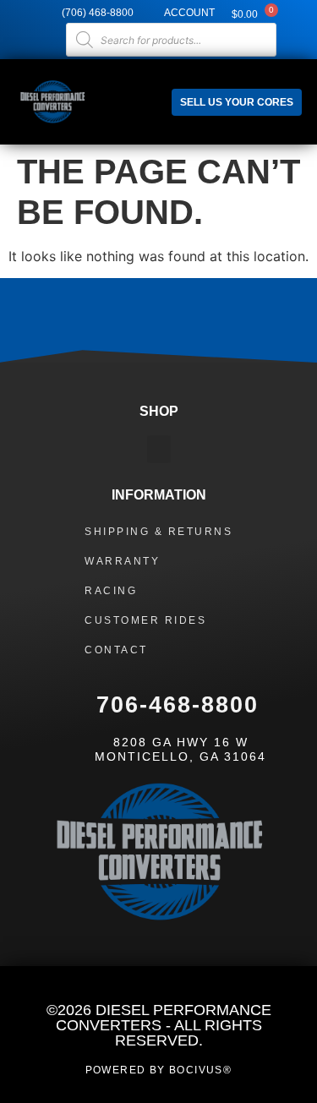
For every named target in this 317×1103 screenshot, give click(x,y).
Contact (116, 650)
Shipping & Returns (158, 532)
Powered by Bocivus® (158, 1070)
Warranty (122, 561)
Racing (111, 591)
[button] (139, 93)
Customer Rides (145, 620)
